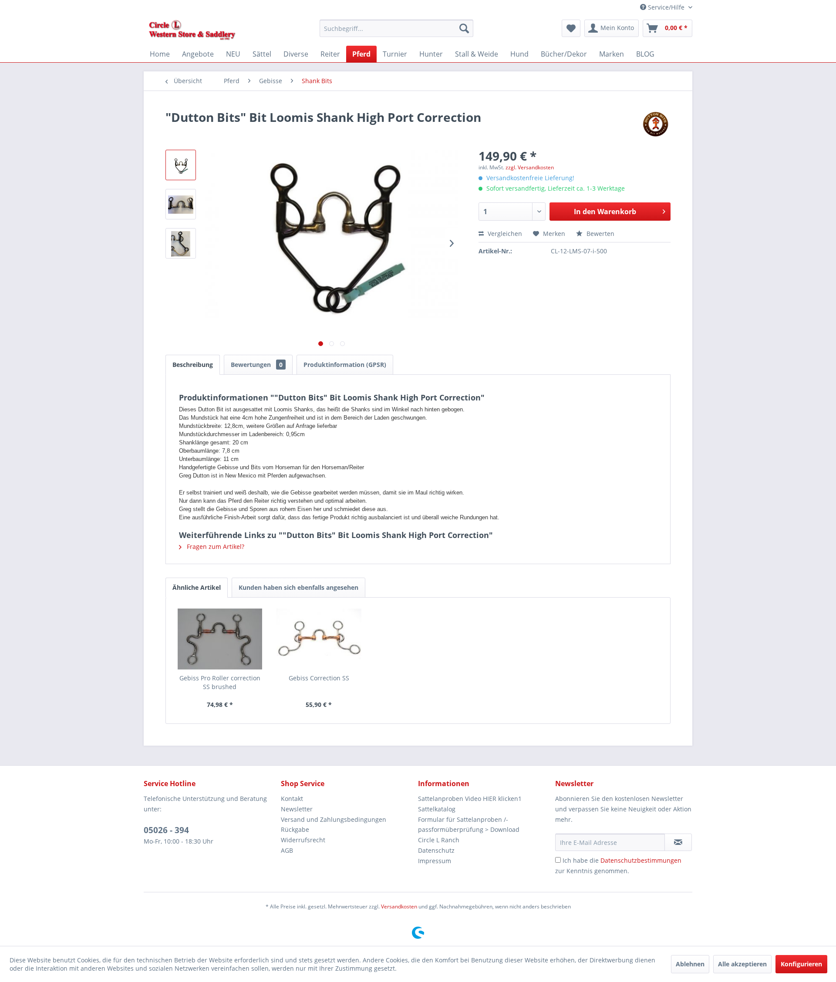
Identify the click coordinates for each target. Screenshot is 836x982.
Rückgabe (295, 829)
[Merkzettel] (571, 28)
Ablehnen (690, 964)
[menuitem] (396, 28)
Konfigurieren (801, 964)
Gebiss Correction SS (319, 678)
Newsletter (297, 809)
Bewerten (599, 233)
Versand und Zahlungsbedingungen (333, 819)
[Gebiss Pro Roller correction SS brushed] (220, 639)
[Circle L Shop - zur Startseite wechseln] (192, 30)
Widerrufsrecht (303, 840)
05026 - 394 (166, 830)
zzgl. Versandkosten (530, 167)
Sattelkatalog (436, 809)
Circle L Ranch (438, 840)
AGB (287, 850)
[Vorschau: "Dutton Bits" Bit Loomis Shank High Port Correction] (180, 165)
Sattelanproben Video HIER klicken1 (470, 798)
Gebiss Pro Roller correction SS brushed (219, 682)
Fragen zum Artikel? (214, 546)
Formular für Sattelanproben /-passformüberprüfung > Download (468, 824)
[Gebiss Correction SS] (319, 639)
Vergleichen (504, 233)
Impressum (434, 861)
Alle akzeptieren (742, 964)
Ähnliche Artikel (196, 587)
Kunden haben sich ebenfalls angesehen (298, 587)
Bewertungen (257, 364)
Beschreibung (192, 364)
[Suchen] (464, 28)
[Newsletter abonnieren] (678, 842)
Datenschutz (436, 850)
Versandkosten (399, 906)
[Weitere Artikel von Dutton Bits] (655, 126)
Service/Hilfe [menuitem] (666, 7)
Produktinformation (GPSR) (344, 364)
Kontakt (292, 798)
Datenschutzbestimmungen (640, 860)
